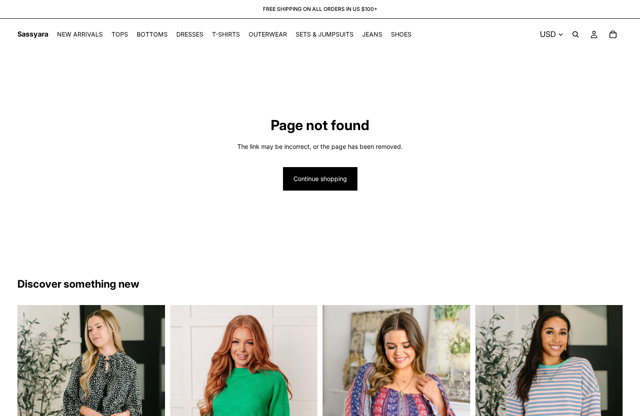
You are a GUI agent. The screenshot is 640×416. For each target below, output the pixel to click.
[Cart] (613, 34)
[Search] (575, 34)
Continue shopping (320, 178)
